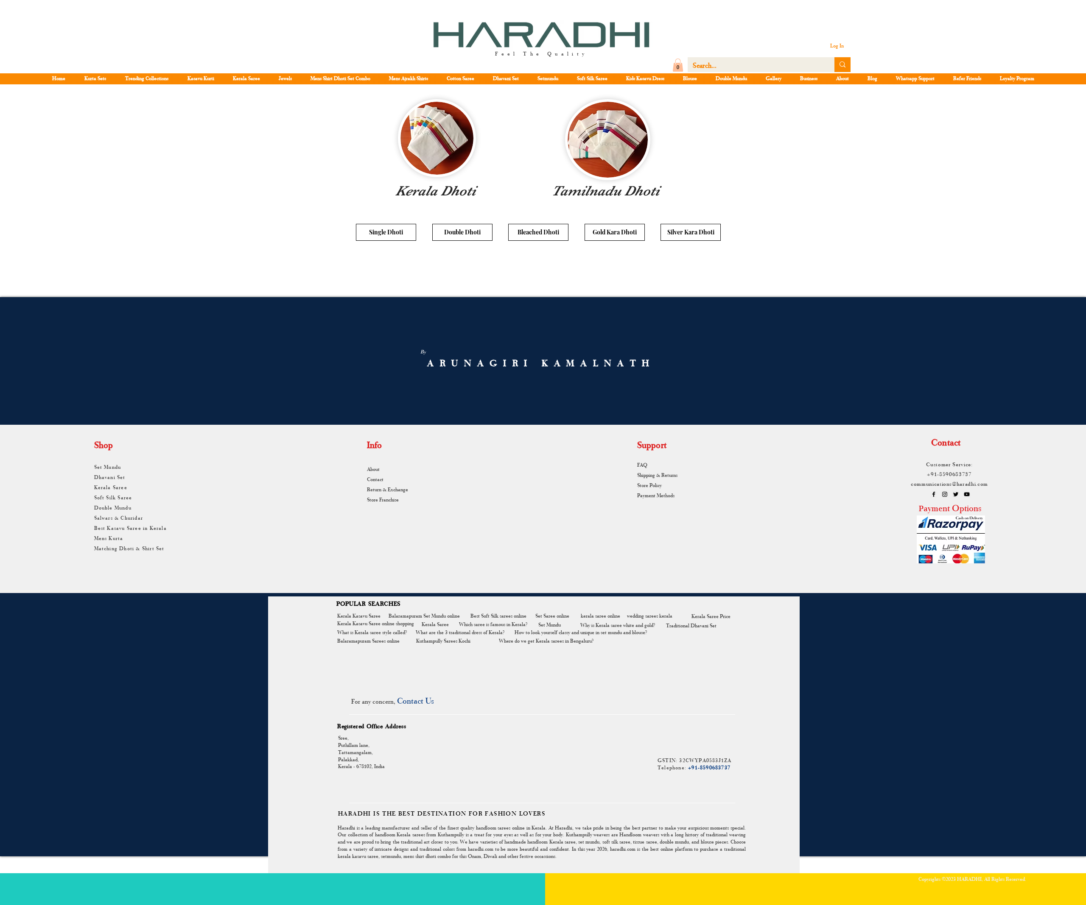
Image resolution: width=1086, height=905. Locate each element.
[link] (677, 65)
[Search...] (842, 64)
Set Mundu (107, 466)
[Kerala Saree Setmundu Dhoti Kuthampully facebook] (933, 494)
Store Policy (649, 485)
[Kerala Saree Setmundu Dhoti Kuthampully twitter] (955, 494)
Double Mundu (113, 507)
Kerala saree (562, 841)
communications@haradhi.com (949, 483)
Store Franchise (383, 499)
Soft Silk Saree (113, 497)
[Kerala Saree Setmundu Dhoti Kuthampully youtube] (966, 494)
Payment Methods (656, 495)
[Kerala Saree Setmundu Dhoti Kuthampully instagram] (944, 494)
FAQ (642, 464)
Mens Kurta (108, 538)
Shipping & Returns (657, 474)
